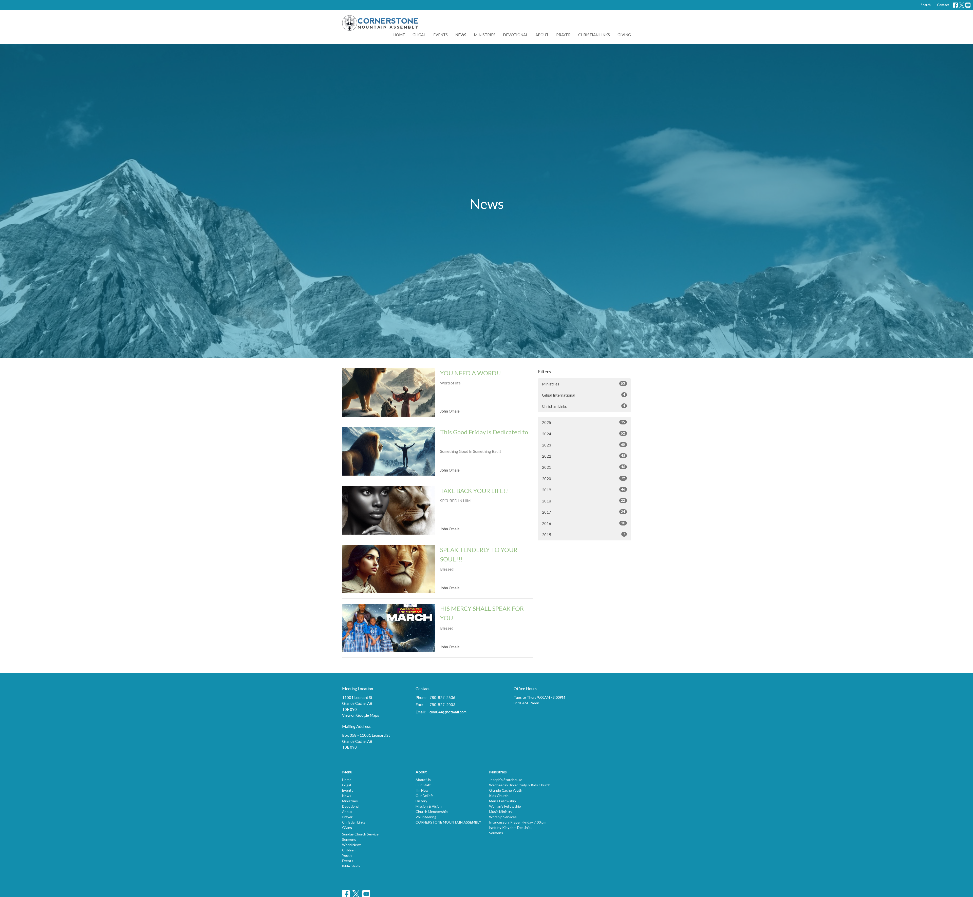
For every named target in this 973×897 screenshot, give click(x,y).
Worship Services (503, 817)
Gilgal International (583, 395)
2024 (583, 433)
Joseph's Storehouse (505, 779)
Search (926, 5)
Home (399, 34)
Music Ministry (500, 811)
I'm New (422, 790)
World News (352, 845)
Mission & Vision (429, 806)
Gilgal (419, 34)
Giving (624, 34)
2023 (583, 444)
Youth (347, 855)
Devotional (515, 34)
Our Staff (423, 785)
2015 (583, 534)
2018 (583, 500)
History (421, 801)
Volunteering (426, 817)
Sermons (349, 839)
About (542, 34)
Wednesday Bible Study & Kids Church (519, 785)
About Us (423, 779)
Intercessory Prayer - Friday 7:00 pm (517, 822)
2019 (583, 489)
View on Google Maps (360, 715)
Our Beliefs (425, 795)
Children (348, 850)
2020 (583, 478)
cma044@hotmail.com (447, 712)
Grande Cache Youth (505, 790)
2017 (583, 512)
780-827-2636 (442, 697)
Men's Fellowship (502, 801)
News (460, 34)
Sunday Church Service (360, 834)
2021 (583, 467)
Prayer (563, 34)
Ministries (484, 34)
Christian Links (594, 34)
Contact (943, 5)
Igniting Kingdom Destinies (510, 827)
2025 (583, 422)
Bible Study (351, 866)
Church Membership (432, 811)
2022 (583, 456)
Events (440, 34)
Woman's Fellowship (505, 806)
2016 (583, 523)
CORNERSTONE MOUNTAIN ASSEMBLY (448, 822)
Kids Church (499, 795)
